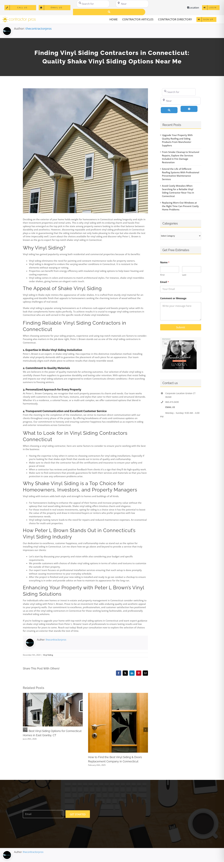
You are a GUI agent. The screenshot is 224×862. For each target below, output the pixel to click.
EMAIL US (170, 407)
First (162, 274)
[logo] (19, 17)
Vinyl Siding (48, 655)
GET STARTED (78, 814)
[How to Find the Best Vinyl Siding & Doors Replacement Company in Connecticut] (118, 694)
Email (164, 282)
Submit (180, 327)
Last (184, 274)
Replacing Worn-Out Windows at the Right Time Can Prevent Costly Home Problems (180, 206)
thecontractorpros (38, 28)
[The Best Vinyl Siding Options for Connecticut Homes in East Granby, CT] (53, 694)
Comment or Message (173, 298)
